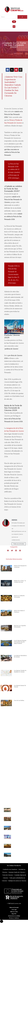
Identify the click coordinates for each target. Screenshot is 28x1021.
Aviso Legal (14, 909)
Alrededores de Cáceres (14, 793)
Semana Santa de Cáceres (17, 872)
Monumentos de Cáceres (14, 784)
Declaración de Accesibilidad (14, 915)
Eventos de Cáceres (14, 791)
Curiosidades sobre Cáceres (14, 796)
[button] (8, 550)
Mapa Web (14, 913)
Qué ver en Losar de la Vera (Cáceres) (18, 854)
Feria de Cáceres (7, 875)
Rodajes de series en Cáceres (17, 881)
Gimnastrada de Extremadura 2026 (17, 836)
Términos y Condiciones (14, 918)
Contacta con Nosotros (10, 869)
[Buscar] (22, 17)
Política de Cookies (14, 911)
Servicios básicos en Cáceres (14, 789)
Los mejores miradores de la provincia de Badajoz (18, 828)
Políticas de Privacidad (14, 907)
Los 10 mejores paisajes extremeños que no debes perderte (20, 642)
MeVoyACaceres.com (14, 903)
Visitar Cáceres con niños (14, 787)
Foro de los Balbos (19, 700)
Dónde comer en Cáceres (14, 778)
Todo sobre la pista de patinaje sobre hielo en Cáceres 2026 (17, 847)
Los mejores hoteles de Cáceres (14, 776)
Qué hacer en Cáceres (14, 782)
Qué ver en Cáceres (14, 780)
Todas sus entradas (18, 544)
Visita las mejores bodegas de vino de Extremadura (18, 819)
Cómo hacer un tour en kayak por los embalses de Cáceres (18, 810)
